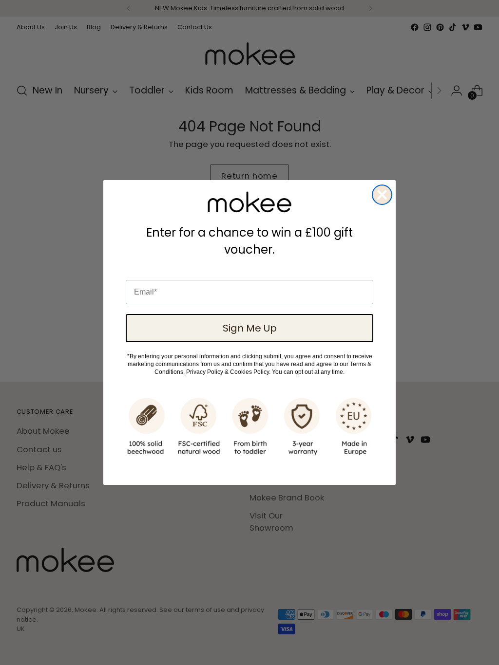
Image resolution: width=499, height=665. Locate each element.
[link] (249, 202)
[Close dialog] (382, 194)
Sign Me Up (250, 328)
